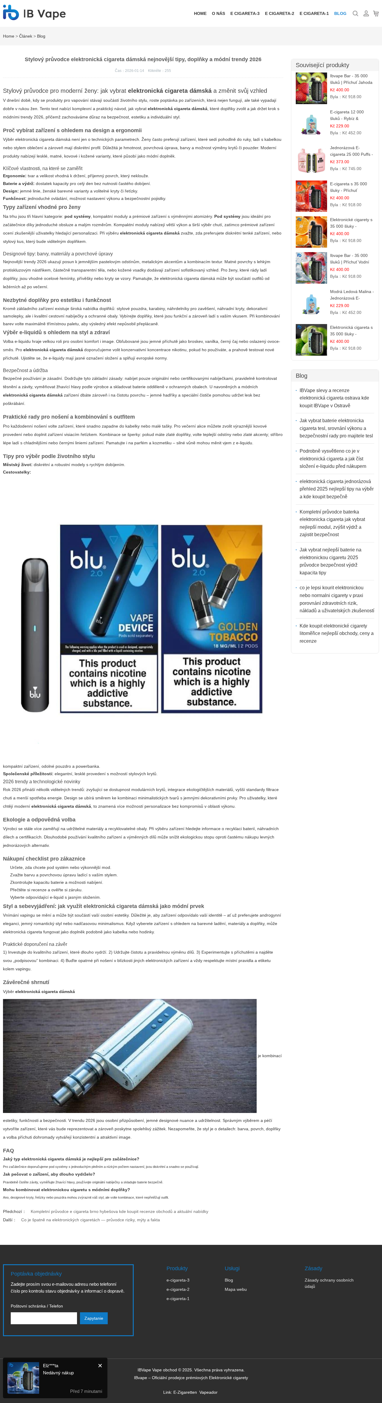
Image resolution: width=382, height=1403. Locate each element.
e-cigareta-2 (178, 1289)
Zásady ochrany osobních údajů (329, 1283)
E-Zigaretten (185, 1392)
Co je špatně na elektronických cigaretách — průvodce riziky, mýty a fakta (90, 1219)
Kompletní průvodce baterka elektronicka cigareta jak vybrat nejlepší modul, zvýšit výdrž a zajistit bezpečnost (332, 523)
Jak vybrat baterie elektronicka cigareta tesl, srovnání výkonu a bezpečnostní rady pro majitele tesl (336, 428)
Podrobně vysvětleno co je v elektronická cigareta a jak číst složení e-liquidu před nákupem (333, 458)
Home (200, 13)
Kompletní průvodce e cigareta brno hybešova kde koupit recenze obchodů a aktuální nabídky (119, 1211)
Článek (25, 36)
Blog (340, 13)
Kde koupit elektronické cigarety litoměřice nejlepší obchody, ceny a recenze (337, 633)
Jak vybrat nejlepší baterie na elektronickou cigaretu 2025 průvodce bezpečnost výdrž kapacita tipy (330, 561)
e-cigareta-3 (178, 1280)
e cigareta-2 (279, 13)
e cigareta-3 (245, 13)
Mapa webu (236, 1289)
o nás (218, 13)
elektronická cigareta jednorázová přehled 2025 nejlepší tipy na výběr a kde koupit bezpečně (337, 489)
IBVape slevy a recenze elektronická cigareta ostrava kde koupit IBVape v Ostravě (334, 398)
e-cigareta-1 (178, 1298)
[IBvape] (34, 17)
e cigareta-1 (314, 13)
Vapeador (208, 1392)
